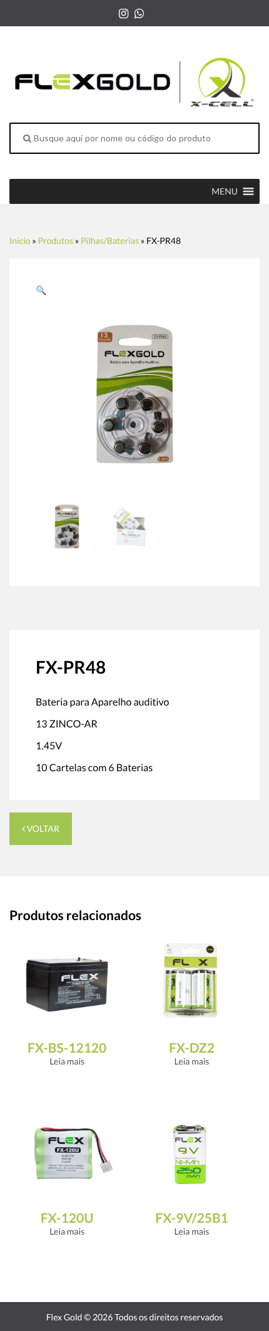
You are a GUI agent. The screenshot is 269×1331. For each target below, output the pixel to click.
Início (20, 240)
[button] (224, 191)
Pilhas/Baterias (110, 240)
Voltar (42, 828)
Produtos (55, 240)
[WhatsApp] (139, 13)
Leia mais (66, 1061)
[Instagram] (123, 13)
